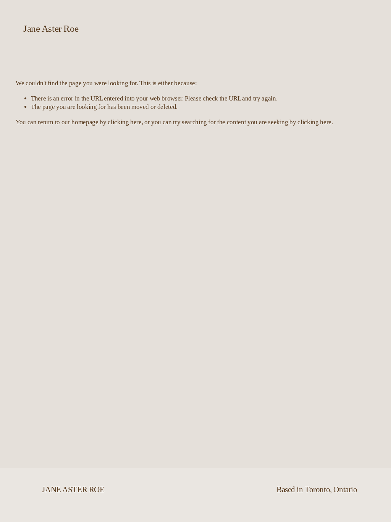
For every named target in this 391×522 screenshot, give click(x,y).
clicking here (125, 122)
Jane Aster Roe (50, 28)
